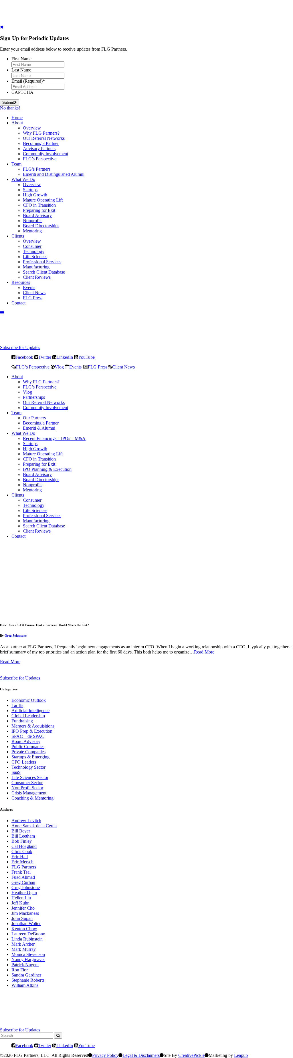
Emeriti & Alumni (39, 428)
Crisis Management (28, 792)
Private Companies (28, 751)
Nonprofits (32, 220)
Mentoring (32, 230)
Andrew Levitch (26, 820)
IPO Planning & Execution (47, 469)
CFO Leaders (23, 762)
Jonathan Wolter (26, 923)
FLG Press (32, 297)
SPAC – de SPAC (27, 736)
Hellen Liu (21, 897)
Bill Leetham (23, 836)
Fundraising (22, 720)
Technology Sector (28, 767)
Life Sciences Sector (29, 777)
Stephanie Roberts (27, 980)
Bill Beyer (20, 830)
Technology (33, 251)
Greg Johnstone (16, 635)
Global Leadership (28, 715)
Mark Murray (23, 949)
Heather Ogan (24, 892)
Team (16, 164)
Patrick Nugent (25, 964)
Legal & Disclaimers (141, 1055)
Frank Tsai (21, 872)
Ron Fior (19, 969)
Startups (30, 189)
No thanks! (10, 107)
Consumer (32, 246)
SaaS (16, 772)
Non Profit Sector (27, 787)
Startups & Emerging (30, 756)
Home (17, 117)
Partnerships (34, 397)
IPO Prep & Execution (31, 731)
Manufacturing (36, 266)
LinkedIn (64, 357)
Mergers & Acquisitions (32, 726)
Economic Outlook (28, 700)
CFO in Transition (39, 205)
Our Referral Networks (44, 138)
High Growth (35, 194)
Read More (204, 651)
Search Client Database (44, 272)
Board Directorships (41, 225)
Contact (18, 302)
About (17, 122)
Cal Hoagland (24, 846)
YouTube (86, 357)
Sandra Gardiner (26, 975)
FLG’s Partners (36, 169)
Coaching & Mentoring (32, 798)
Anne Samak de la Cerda (34, 825)
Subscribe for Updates (20, 347)
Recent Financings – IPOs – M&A (54, 438)
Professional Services (42, 261)
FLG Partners (23, 866)
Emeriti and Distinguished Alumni (53, 174)
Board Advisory (37, 215)
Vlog (59, 366)
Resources (20, 282)
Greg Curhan (23, 882)
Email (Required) (28, 81)
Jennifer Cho (23, 908)
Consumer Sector (27, 782)
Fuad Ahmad (23, 877)
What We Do (23, 179)
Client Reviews (37, 277)
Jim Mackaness (25, 913)
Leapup (241, 1055)
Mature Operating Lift (43, 200)
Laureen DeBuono (28, 933)
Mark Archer (23, 944)
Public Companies (27, 746)
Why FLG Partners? (41, 133)
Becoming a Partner (41, 143)
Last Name (21, 69)
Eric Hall (19, 856)
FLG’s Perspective (39, 158)
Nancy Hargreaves (28, 959)
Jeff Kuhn (20, 902)
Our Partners (34, 417)
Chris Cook (21, 851)
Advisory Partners (39, 148)
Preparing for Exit (39, 210)
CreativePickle (191, 1055)
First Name (21, 58)
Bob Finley (21, 841)
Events (29, 287)
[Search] (58, 1036)
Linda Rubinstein (27, 939)
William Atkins (24, 985)
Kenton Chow (24, 928)
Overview (32, 127)
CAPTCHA (22, 92)
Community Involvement (45, 153)
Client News (34, 292)
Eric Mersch (22, 861)
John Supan (22, 918)
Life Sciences (35, 256)
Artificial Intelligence (30, 710)
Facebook (24, 357)
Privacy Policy (105, 1055)
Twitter (44, 357)
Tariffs (17, 705)
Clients (17, 236)
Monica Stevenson (28, 954)
